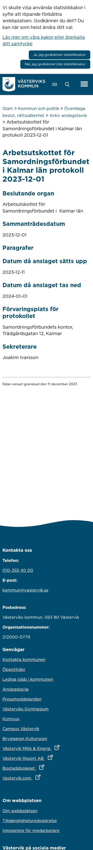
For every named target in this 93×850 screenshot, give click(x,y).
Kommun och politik (38, 108)
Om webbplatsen (19, 810)
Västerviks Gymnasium (25, 708)
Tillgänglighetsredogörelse (29, 820)
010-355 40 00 (17, 570)
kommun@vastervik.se (25, 590)
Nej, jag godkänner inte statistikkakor (55, 64)
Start (7, 108)
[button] (68, 84)
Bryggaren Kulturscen (24, 738)
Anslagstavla (15, 689)
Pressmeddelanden (21, 699)
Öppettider (13, 669)
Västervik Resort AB (46, 758)
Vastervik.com (43, 778)
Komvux (11, 718)
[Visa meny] (84, 84)
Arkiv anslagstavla (68, 115)
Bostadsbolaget (45, 768)
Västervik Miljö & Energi (46, 748)
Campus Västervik (20, 728)
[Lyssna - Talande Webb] (55, 84)
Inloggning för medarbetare (31, 830)
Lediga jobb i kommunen (27, 679)
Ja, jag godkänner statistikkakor (59, 55)
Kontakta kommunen (23, 659)
